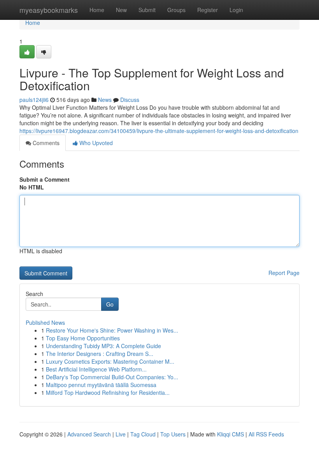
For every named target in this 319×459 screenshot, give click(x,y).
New (121, 10)
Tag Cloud (143, 434)
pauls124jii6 (34, 99)
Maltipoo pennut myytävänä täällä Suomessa (101, 385)
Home (96, 10)
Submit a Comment (44, 179)
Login (236, 10)
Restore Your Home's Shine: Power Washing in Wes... (112, 330)
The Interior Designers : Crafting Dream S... (99, 353)
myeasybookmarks (48, 10)
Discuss (129, 99)
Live (121, 434)
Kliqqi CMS (230, 434)
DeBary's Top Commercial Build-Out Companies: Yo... (112, 377)
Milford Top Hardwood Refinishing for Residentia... (108, 392)
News (105, 99)
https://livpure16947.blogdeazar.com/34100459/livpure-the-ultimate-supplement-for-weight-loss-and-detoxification (158, 131)
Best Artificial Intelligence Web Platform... (96, 369)
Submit (147, 10)
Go (110, 304)
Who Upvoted (95, 143)
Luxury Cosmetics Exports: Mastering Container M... (110, 361)
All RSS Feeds (266, 434)
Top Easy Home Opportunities (83, 338)
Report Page (284, 273)
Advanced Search (89, 434)
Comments (45, 143)
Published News (45, 322)
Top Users (173, 434)
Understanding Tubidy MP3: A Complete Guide (103, 346)
